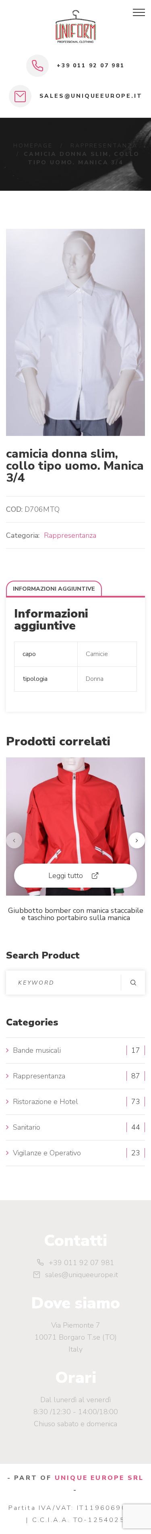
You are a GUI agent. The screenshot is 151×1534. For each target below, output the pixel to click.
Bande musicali (37, 1050)
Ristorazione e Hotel (45, 1101)
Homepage (32, 145)
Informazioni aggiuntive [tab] (54, 589)
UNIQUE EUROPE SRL (99, 1477)
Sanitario (26, 1127)
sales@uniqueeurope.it (91, 96)
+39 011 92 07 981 (91, 65)
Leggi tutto (65, 875)
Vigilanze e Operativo (47, 1153)
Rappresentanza (103, 145)
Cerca (133, 983)
